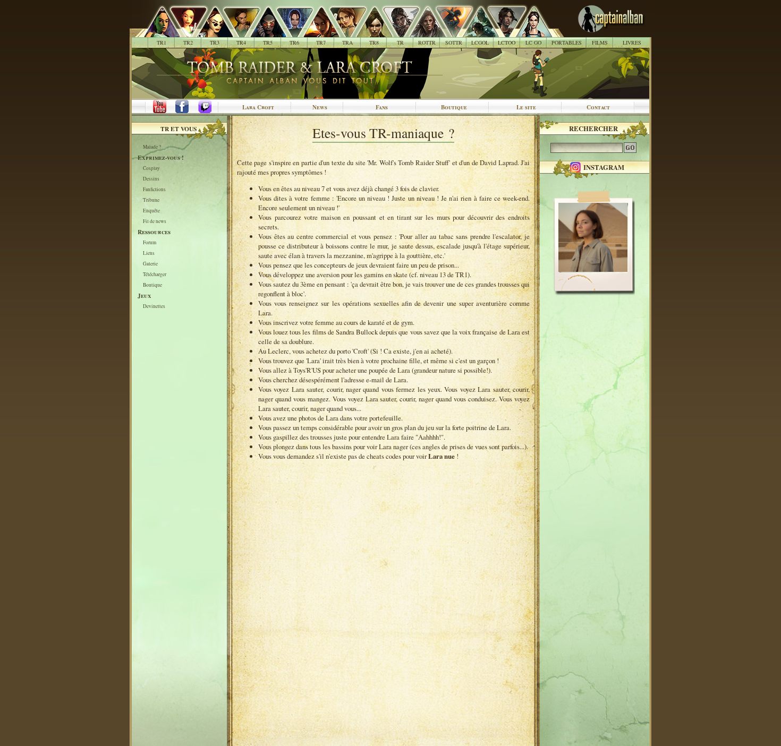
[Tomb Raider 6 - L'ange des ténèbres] (288, 32)
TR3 (214, 42)
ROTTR (427, 42)
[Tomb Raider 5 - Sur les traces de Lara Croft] (262, 32)
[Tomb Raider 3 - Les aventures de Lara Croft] (209, 32)
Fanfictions (154, 189)
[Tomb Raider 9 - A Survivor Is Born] (395, 32)
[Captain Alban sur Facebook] (183, 107)
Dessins (151, 179)
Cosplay (151, 168)
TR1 (161, 42)
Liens (149, 253)
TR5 (268, 42)
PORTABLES (566, 42)
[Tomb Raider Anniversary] (341, 32)
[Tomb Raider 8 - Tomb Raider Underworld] (368, 32)
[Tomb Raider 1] (159, 32)
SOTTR (453, 42)
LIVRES (632, 42)
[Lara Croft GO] (527, 32)
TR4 (241, 42)
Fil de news (154, 221)
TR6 (294, 42)
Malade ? (152, 147)
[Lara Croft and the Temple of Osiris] (501, 32)
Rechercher (593, 128)
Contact (598, 107)
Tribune (151, 200)
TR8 (374, 42)
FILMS (600, 42)
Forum (149, 242)
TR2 (188, 42)
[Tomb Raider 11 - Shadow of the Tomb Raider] (448, 32)
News (319, 107)
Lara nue (441, 456)
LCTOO (506, 42)
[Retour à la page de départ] (594, 32)
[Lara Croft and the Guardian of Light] (474, 32)
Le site (526, 107)
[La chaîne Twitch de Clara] (210, 107)
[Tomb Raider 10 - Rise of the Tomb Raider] (421, 32)
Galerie (150, 264)
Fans (382, 107)
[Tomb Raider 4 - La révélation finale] (235, 32)
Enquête (151, 211)
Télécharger (154, 274)
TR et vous (178, 128)
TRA (347, 42)
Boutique (454, 107)
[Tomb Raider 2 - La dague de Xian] (182, 32)
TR (400, 42)
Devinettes (154, 306)
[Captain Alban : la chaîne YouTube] (157, 107)
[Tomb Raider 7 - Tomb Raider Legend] (315, 32)
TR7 (321, 42)
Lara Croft (258, 107)
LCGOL (480, 42)
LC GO (533, 42)
